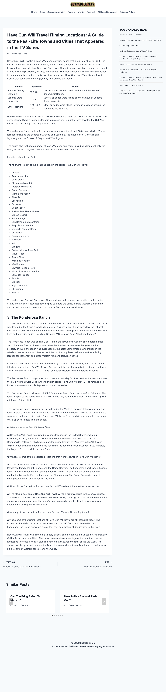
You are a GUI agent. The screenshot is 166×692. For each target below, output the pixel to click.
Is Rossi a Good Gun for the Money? (22, 564)
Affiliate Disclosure (107, 12)
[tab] (52, 615)
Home (34, 12)
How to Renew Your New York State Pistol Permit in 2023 (140, 40)
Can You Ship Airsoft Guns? (129, 46)
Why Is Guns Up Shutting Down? (131, 85)
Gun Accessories (56, 12)
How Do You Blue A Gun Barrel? (130, 35)
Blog (42, 12)
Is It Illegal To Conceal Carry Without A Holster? (136, 51)
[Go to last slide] (11, 601)
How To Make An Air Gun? (98, 564)
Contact (91, 12)
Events (71, 12)
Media (81, 12)
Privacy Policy (127, 12)
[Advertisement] (83, 668)
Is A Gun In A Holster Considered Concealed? (135, 64)
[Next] (104, 601)
